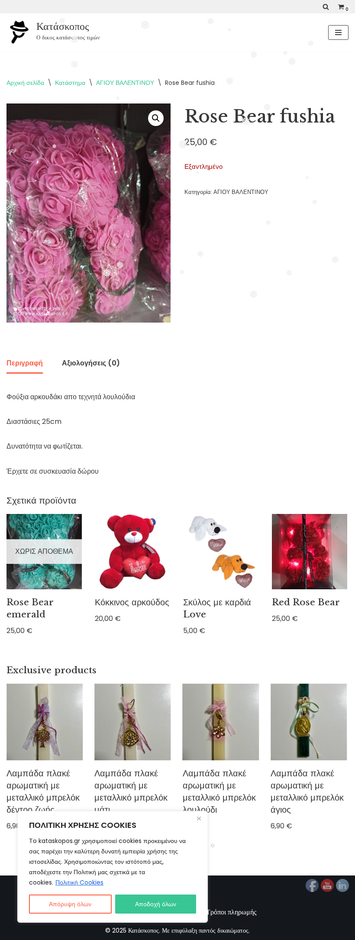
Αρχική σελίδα (25, 82)
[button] (156, 118)
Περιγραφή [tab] (24, 363)
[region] (112, 867)
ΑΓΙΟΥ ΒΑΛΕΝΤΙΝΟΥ (125, 82)
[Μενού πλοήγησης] (338, 32)
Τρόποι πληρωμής (231, 912)
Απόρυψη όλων (70, 904)
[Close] (199, 818)
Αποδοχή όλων (155, 904)
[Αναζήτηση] (326, 6)
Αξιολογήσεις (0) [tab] (91, 363)
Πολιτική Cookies (79, 882)
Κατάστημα (70, 82)
